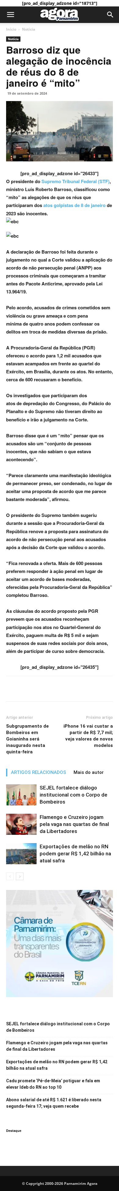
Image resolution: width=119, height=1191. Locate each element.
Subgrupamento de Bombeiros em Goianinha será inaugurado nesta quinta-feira (27, 739)
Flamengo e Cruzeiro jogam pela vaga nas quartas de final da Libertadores (74, 824)
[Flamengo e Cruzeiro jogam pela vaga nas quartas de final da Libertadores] (21, 824)
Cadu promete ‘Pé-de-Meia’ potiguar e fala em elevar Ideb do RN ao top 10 (53, 1084)
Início (11, 29)
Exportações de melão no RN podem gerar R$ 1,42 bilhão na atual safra (75, 853)
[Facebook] (12, 689)
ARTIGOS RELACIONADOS (38, 772)
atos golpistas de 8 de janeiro (74, 205)
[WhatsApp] (40, 689)
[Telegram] (54, 689)
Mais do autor (89, 772)
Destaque (13, 1130)
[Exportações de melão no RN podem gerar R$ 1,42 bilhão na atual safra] (21, 853)
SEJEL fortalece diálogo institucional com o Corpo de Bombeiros (73, 795)
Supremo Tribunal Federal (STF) (75, 181)
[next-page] (19, 876)
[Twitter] (26, 689)
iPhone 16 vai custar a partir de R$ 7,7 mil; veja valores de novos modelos (88, 735)
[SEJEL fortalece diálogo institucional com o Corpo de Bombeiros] (21, 794)
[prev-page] (10, 876)
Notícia (28, 29)
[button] (10, 14)
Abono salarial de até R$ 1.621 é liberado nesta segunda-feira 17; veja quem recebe (53, 1103)
